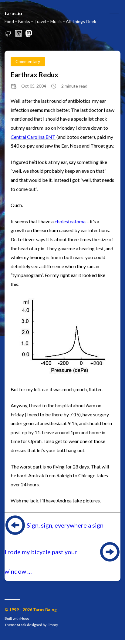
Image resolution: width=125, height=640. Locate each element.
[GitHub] (8, 35)
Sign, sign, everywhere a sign (65, 525)
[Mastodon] (28, 35)
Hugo (24, 618)
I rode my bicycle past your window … (41, 561)
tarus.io (13, 13)
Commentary (27, 61)
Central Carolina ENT (33, 137)
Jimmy (52, 624)
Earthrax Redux (34, 75)
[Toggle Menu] (114, 16)
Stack (21, 624)
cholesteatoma (70, 221)
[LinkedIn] (18, 35)
